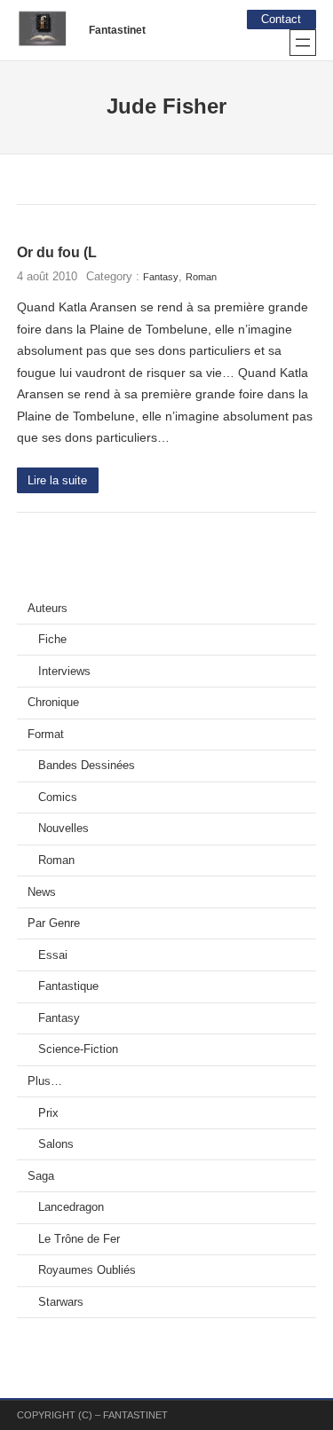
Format (46, 734)
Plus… (45, 1081)
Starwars (60, 1302)
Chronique (53, 702)
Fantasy (160, 276)
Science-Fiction (78, 1049)
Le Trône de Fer (79, 1239)
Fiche (52, 639)
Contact (281, 19)
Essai (52, 955)
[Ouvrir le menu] (302, 42)
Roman (201, 276)
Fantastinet (117, 30)
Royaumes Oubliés (87, 1270)
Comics (57, 797)
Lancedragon (71, 1207)
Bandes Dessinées (86, 765)
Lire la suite (57, 481)
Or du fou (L (57, 252)
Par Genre (54, 923)
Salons (56, 1144)
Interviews (64, 671)
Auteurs (47, 608)
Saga (41, 1176)
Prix (48, 1113)
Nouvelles (63, 828)
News (42, 892)
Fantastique (68, 986)
